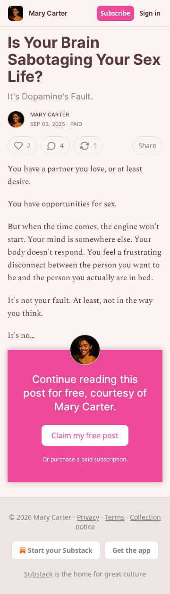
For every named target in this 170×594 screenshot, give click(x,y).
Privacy (88, 517)
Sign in (150, 13)
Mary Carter (49, 114)
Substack (38, 573)
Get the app (131, 550)
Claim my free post (85, 435)
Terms (114, 517)
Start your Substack (60, 550)
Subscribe (115, 13)
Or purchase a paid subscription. (85, 459)
